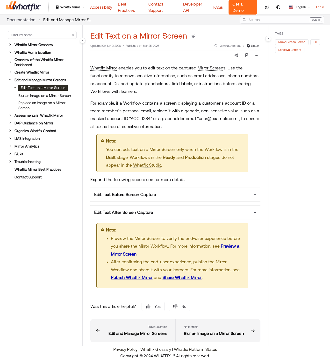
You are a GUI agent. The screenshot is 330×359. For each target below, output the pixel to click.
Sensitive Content (289, 50)
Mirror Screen (210, 67)
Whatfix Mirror (103, 67)
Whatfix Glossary (155, 349)
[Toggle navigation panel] (83, 40)
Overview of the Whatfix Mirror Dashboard (39, 62)
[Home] (23, 7)
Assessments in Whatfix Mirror (38, 115)
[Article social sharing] (236, 55)
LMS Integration (27, 138)
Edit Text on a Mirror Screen (43, 88)
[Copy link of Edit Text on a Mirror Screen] (193, 37)
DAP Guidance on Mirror (33, 123)
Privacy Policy (125, 349)
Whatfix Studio (147, 165)
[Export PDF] (247, 55)
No (183, 306)
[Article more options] (256, 55)
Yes (157, 306)
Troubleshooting (27, 162)
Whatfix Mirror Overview (33, 45)
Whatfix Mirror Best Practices (37, 169)
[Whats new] (267, 7)
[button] (282, 20)
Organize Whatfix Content (35, 131)
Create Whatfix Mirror (31, 72)
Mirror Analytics (26, 146)
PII (315, 42)
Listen (255, 45)
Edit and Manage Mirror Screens (67, 19)
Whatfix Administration (32, 52)
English (300, 7)
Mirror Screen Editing (291, 42)
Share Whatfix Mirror (182, 277)
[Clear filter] (73, 35)
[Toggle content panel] (268, 38)
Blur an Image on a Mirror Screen (44, 96)
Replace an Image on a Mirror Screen (41, 105)
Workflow (99, 91)
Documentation (21, 19)
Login (320, 7)
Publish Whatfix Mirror (132, 277)
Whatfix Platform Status (195, 349)
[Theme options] (278, 7)
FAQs (18, 154)
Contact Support (28, 177)
